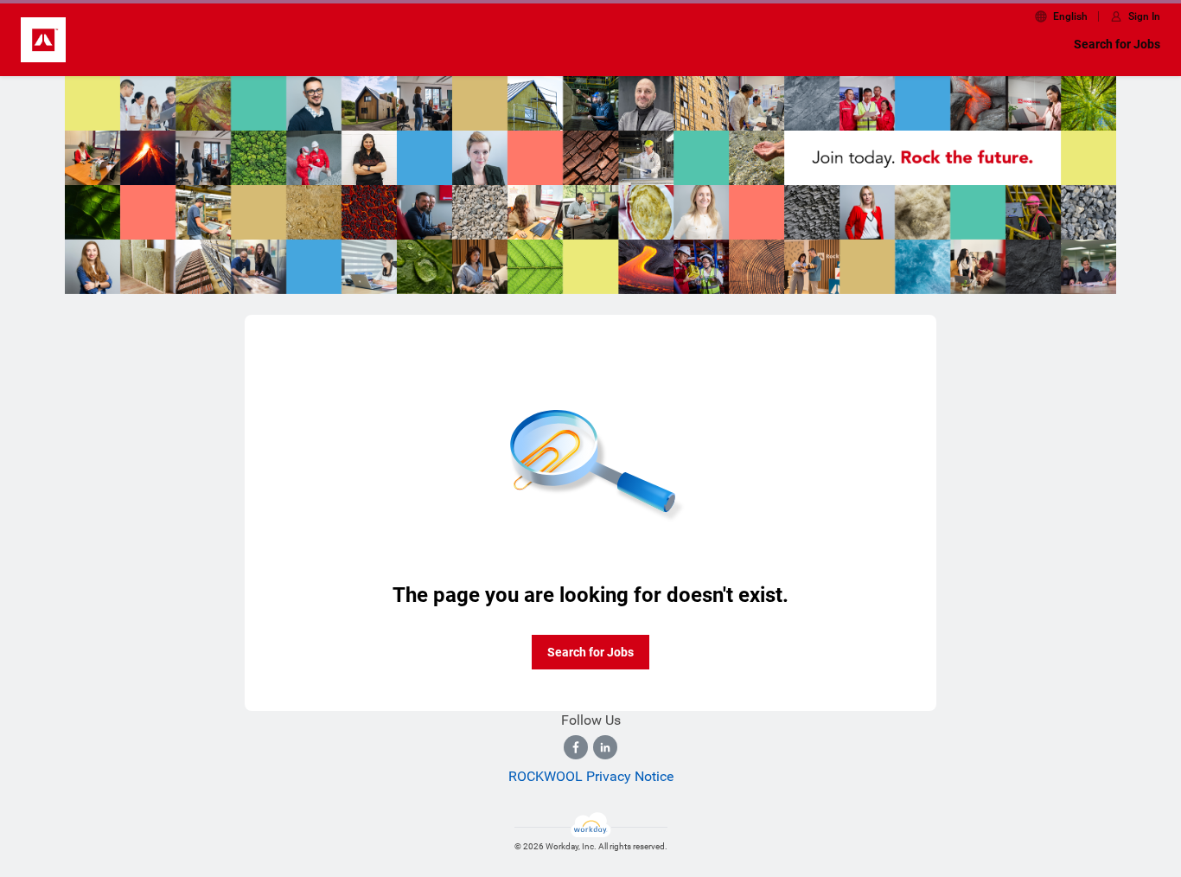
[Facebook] (576, 747)
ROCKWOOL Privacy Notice (590, 776)
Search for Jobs (1117, 44)
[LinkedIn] (605, 747)
